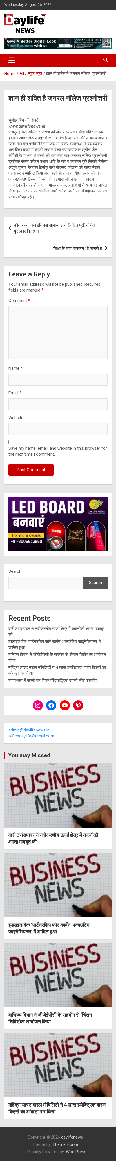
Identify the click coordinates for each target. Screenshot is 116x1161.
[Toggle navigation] (11, 60)
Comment (19, 300)
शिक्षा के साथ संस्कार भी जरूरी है (77, 248)
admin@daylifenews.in (29, 730)
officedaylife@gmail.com (31, 736)
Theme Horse (65, 1144)
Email (14, 393)
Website (15, 417)
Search (14, 571)
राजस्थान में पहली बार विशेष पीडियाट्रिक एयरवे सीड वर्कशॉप (52, 680)
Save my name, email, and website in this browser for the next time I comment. (57, 451)
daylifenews (72, 1137)
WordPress (76, 1151)
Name (15, 368)
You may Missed (29, 755)
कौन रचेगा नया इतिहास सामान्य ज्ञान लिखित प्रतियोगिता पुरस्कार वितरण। (54, 228)
